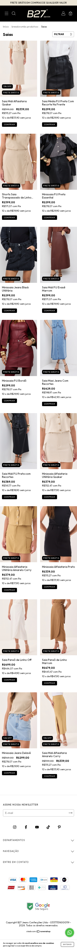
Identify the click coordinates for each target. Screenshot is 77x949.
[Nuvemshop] (38, 932)
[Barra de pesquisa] (14, 14)
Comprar (9, 124)
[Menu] (6, 14)
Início (6, 26)
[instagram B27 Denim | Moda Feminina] (15, 827)
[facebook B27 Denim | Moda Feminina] (26, 827)
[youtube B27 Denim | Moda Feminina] (37, 827)
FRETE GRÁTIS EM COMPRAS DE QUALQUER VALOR (38, 2)
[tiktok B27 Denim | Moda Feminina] (48, 827)
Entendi (67, 944)
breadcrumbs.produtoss (25, 26)
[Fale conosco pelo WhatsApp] (69, 932)
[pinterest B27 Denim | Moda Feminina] (59, 827)
